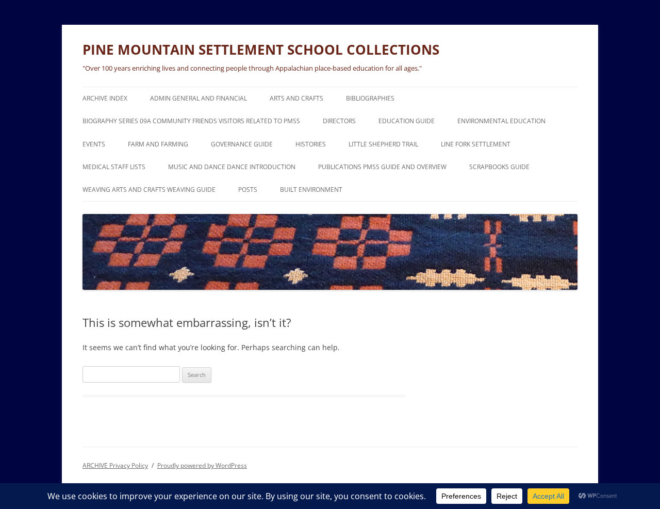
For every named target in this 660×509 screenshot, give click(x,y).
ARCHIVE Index (104, 98)
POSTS (247, 189)
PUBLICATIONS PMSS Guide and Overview (382, 166)
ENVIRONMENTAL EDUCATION (501, 121)
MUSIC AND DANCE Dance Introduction (231, 166)
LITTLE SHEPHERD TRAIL (383, 144)
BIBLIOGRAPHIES (370, 98)
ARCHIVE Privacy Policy (115, 465)
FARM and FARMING (158, 144)
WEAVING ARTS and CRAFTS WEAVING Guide (149, 189)
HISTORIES (310, 144)
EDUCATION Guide (406, 121)
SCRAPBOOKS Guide (499, 166)
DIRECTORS (339, 121)
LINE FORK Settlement (475, 144)
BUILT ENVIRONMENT (311, 189)
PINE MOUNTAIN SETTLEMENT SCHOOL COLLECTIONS (260, 49)
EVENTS (93, 144)
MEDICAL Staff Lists (113, 166)
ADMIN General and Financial (198, 98)
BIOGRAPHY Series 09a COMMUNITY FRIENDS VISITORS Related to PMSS (191, 121)
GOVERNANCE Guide (242, 144)
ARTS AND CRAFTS (296, 98)
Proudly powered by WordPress (202, 465)
